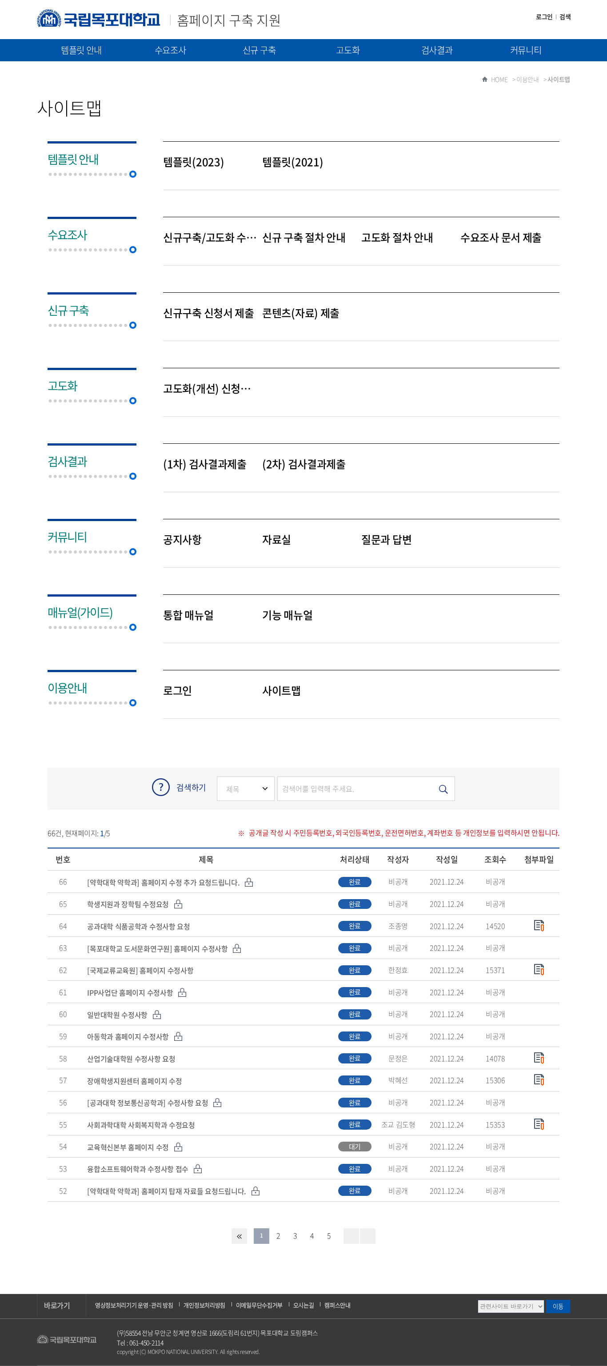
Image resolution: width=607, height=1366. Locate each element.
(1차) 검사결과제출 (205, 464)
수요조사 (170, 50)
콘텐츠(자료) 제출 (300, 313)
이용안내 (67, 687)
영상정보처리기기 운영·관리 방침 (134, 1305)
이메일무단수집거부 (259, 1305)
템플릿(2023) (193, 162)
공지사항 (182, 539)
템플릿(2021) (292, 162)
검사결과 (437, 50)
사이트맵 (281, 690)
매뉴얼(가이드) (81, 72)
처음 (239, 1236)
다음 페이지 (351, 1236)
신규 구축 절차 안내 (304, 237)
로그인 (544, 16)
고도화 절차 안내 (397, 237)
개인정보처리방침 (204, 1305)
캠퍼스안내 (337, 1305)
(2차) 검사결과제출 (304, 464)
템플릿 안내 (81, 50)
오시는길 (303, 1305)
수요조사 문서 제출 (501, 237)
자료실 (276, 539)
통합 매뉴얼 (188, 615)
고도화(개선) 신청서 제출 (210, 388)
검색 (565, 16)
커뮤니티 (526, 50)
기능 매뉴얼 (287, 615)
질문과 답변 (386, 539)
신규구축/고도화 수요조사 (210, 237)
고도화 (347, 50)
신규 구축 (259, 50)
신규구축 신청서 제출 (208, 313)
